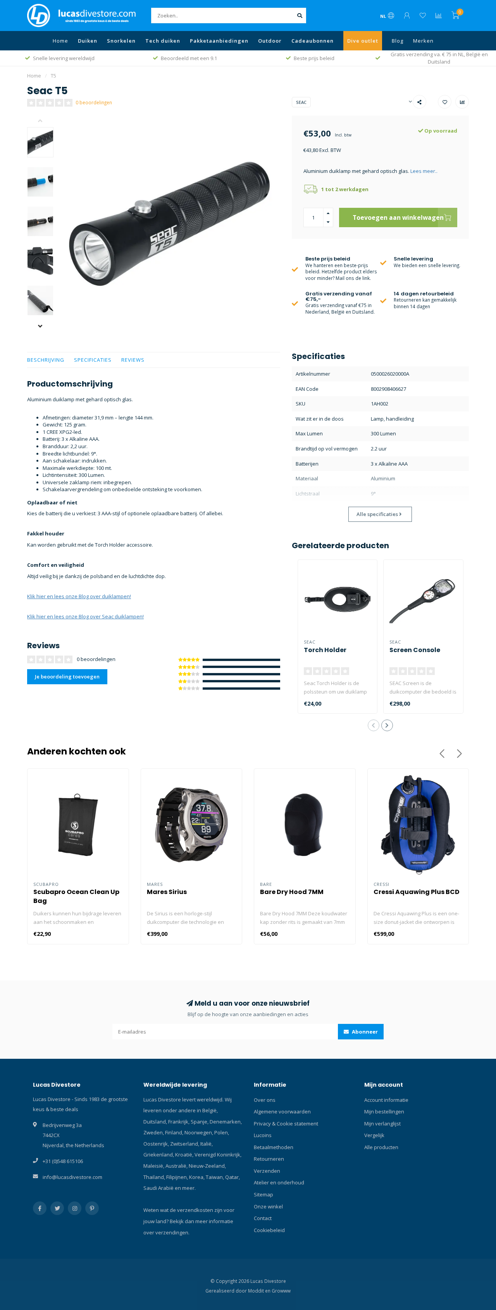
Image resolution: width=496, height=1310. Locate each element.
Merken (423, 40)
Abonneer (364, 1031)
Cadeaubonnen (312, 40)
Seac (301, 102)
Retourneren (269, 1158)
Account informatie (386, 1099)
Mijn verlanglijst (382, 1123)
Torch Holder (325, 650)
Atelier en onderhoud (279, 1182)
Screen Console (414, 650)
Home (60, 40)
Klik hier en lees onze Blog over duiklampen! (79, 596)
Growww (281, 1291)
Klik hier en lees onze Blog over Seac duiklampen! (85, 616)
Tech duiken (162, 40)
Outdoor (270, 40)
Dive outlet (362, 40)
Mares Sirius (167, 891)
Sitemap (263, 1194)
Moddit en (260, 1291)
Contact (263, 1218)
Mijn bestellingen (384, 1111)
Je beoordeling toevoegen (67, 676)
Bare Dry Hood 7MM (292, 891)
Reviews (133, 359)
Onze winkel (268, 1206)
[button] (46, 121)
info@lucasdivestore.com (72, 1177)
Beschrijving (45, 359)
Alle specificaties (377, 514)
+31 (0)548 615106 (63, 1161)
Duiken (87, 40)
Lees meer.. (423, 170)
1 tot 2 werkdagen (345, 189)
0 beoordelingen (94, 102)
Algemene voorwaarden (282, 1111)
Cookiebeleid (269, 1230)
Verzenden (267, 1170)
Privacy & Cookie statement (286, 1123)
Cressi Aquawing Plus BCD (417, 891)
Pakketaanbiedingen (219, 40)
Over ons (265, 1099)
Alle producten (381, 1147)
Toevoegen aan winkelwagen (398, 217)
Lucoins (263, 1135)
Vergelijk (374, 1135)
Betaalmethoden (273, 1147)
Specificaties (93, 359)
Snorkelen (121, 40)
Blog (397, 40)
